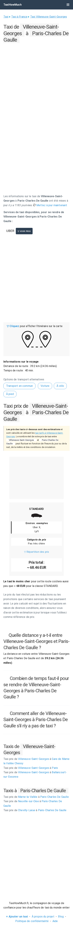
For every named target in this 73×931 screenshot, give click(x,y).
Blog (61, 916)
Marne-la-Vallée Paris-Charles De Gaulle (36, 796)
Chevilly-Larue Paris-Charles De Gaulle (35, 810)
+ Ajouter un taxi (17, 916)
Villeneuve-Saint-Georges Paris (30, 768)
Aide (55, 921)
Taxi (5, 16)
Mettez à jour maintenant (51, 205)
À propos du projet (43, 916)
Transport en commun (19, 385)
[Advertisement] (36, 80)
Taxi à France (19, 16)
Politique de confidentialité (32, 921)
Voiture (45, 385)
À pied (10, 394)
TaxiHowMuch (12, 4)
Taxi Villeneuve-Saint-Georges (48, 16)
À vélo (60, 385)
